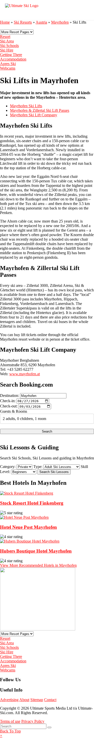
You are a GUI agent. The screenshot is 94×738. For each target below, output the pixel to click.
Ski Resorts (23, 22)
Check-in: (8, 401)
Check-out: (9, 406)
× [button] (1, 735)
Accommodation (13, 59)
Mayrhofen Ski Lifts (26, 106)
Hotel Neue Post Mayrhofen (28, 527)
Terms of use (10, 721)
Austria (41, 22)
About (24, 700)
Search (47, 431)
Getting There (11, 54)
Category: (8, 466)
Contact (50, 700)
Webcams (7, 68)
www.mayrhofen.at (24, 374)
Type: (37, 466)
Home (5, 22)
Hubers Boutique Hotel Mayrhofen (36, 551)
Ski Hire (6, 50)
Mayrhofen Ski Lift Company (33, 115)
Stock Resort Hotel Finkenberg (31, 503)
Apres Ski (8, 64)
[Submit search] (49, 727)
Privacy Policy (32, 721)
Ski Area (7, 41)
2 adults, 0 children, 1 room (24, 418)
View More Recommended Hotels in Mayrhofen (38, 565)
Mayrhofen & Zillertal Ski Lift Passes (39, 110)
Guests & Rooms (13, 411)
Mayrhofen (60, 22)
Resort (5, 36)
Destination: (9, 395)
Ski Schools (9, 45)
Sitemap (36, 700)
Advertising (9, 700)
